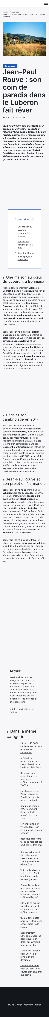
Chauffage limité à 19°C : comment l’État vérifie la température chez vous (29, 812)
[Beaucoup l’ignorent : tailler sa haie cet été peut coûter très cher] (12, 842)
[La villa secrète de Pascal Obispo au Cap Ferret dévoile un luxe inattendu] (12, 795)
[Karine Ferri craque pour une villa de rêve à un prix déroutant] (12, 954)
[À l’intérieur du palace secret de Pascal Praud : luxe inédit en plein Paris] (12, 762)
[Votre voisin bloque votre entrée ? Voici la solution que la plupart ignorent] (12, 874)
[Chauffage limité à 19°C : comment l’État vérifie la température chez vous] (12, 809)
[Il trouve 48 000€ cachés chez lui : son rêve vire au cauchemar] (12, 747)
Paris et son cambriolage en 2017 (25, 244)
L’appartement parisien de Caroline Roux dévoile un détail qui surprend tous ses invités (30, 938)
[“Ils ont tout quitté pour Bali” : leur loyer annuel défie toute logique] (12, 921)
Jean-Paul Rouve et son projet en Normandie (26, 256)
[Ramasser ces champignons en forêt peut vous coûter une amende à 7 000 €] (12, 777)
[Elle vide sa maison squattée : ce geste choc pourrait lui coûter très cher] (12, 906)
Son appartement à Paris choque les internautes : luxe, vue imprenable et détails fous (30, 858)
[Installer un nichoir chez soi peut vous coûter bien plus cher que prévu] (12, 969)
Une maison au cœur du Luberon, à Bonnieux (25, 231)
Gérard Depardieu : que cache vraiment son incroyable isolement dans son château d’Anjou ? (30, 891)
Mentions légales (32, 1004)
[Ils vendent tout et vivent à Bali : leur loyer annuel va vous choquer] (12, 827)
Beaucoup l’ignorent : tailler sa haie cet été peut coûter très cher (31, 841)
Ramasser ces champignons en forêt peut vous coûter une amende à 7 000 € (31, 779)
